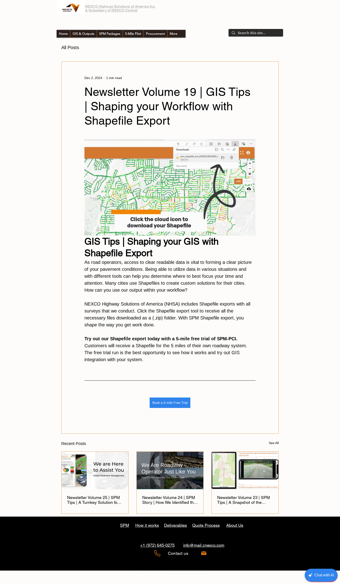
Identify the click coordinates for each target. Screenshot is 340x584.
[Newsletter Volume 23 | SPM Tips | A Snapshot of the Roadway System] (245, 470)
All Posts (70, 47)
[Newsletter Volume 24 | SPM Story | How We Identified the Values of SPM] (170, 470)
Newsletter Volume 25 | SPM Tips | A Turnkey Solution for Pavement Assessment (93, 500)
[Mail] (203, 553)
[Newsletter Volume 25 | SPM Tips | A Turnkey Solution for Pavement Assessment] (95, 470)
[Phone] (157, 553)
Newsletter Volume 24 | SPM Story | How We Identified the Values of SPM (169, 500)
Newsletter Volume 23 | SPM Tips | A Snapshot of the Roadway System (243, 500)
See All (274, 443)
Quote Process (206, 525)
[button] (155, 34)
